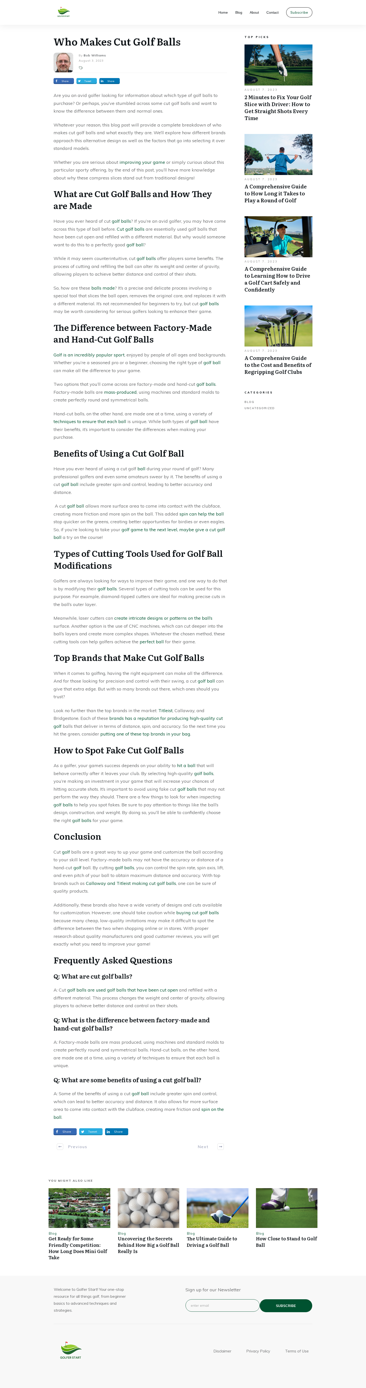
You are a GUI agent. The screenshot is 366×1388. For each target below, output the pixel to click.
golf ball (135, 245)
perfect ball (152, 642)
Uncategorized (259, 408)
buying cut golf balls (197, 912)
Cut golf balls (130, 229)
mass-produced (120, 392)
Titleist (165, 710)
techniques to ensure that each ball (90, 421)
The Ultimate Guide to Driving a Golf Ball (212, 1241)
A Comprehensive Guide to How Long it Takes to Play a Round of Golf (278, 171)
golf (66, 852)
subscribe (286, 1305)
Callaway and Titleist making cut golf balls (131, 883)
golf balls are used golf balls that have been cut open (122, 990)
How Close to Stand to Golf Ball (286, 1241)
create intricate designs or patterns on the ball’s (163, 618)
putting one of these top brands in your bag (145, 734)
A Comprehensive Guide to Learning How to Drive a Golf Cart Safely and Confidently (278, 257)
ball (141, 469)
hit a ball (186, 765)
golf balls (121, 221)
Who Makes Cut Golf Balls (117, 41)
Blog (249, 402)
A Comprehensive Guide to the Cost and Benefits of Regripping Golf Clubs (278, 342)
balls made (103, 288)
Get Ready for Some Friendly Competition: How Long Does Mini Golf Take (78, 1248)
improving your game (142, 162)
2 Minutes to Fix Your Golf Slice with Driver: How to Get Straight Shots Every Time (278, 85)
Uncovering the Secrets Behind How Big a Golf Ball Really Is (148, 1244)
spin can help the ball (202, 514)
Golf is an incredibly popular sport (89, 355)
